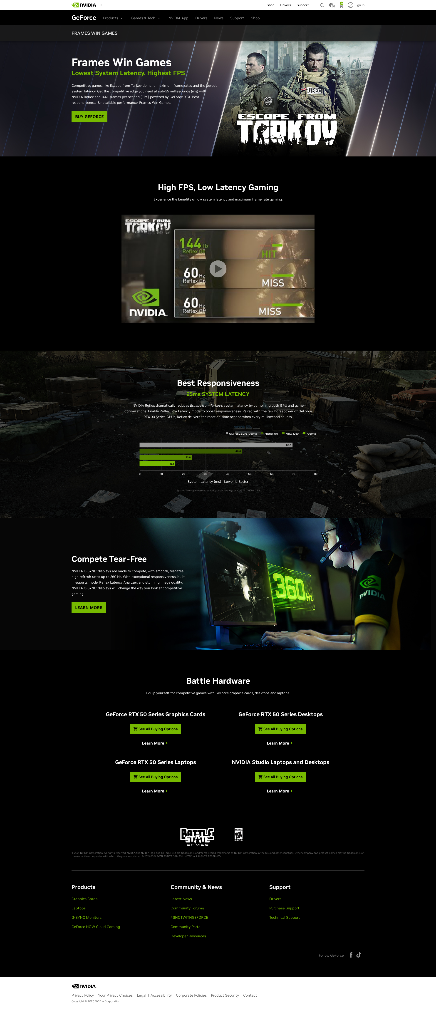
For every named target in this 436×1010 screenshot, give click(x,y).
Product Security (225, 995)
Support (237, 18)
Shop (255, 18)
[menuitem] (112, 4)
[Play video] (217, 268)
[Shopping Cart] (341, 6)
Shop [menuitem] (270, 5)
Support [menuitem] (303, 5)
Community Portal (186, 926)
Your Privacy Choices (115, 995)
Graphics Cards (84, 898)
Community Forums (187, 908)
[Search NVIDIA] (322, 4)
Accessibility (161, 995)
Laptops (79, 908)
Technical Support (284, 917)
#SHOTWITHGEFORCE (189, 917)
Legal (141, 995)
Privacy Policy (83, 995)
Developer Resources (188, 936)
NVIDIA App (178, 18)
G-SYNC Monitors (87, 917)
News (218, 18)
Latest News (181, 898)
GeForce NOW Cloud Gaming (96, 926)
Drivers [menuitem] (285, 5)
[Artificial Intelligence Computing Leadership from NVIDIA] (84, 5)
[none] (322, 3)
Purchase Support (284, 908)
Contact (250, 995)
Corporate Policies (191, 995)
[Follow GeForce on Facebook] (351, 955)
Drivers (201, 18)
